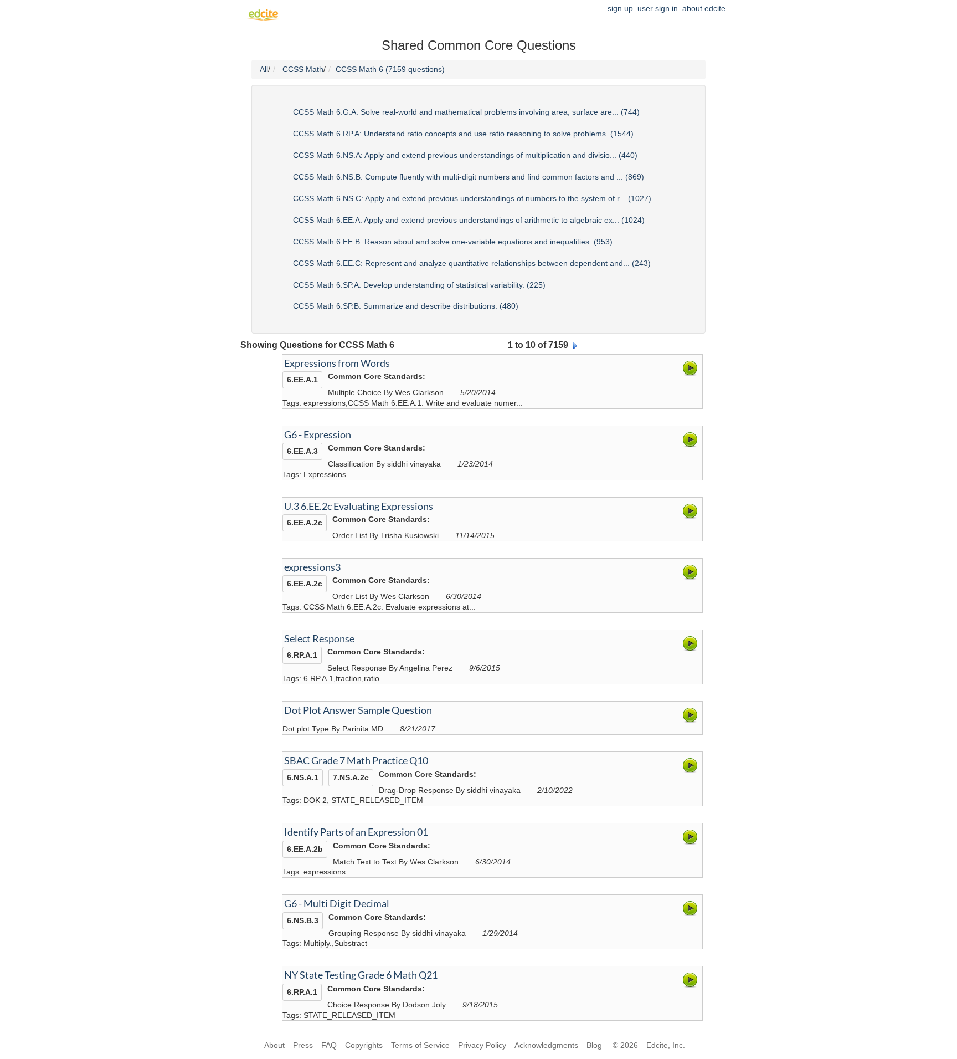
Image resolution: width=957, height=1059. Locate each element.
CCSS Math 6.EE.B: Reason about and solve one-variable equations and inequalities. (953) (453, 241)
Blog (595, 1045)
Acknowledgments (546, 1045)
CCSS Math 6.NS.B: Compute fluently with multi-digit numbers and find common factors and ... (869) (468, 176)
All (264, 69)
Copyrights (364, 1045)
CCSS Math (302, 69)
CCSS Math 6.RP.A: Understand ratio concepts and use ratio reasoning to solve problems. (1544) (463, 133)
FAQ (329, 1045)
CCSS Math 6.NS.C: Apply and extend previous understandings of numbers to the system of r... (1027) (472, 198)
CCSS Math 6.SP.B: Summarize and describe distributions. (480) (405, 305)
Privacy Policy (482, 1045)
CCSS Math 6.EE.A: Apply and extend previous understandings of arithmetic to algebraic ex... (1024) (469, 220)
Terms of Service (420, 1045)
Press (303, 1045)
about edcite (704, 8)
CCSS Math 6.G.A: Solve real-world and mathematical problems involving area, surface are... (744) (466, 112)
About (274, 1045)
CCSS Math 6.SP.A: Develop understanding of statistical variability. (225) (419, 284)
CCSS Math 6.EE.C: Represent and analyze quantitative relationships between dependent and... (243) (472, 263)
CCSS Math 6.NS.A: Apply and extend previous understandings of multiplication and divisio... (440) (465, 155)
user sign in (657, 8)
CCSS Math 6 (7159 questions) (390, 69)
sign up (620, 8)
